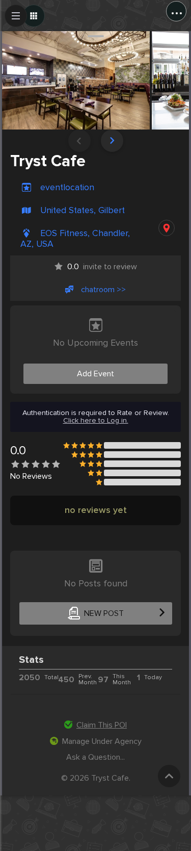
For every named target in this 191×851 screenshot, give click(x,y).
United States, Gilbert (82, 210)
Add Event (95, 374)
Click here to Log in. (95, 420)
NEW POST (104, 613)
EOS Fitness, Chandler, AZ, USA (75, 238)
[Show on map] (166, 228)
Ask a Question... (95, 757)
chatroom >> (103, 290)
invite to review (102, 267)
